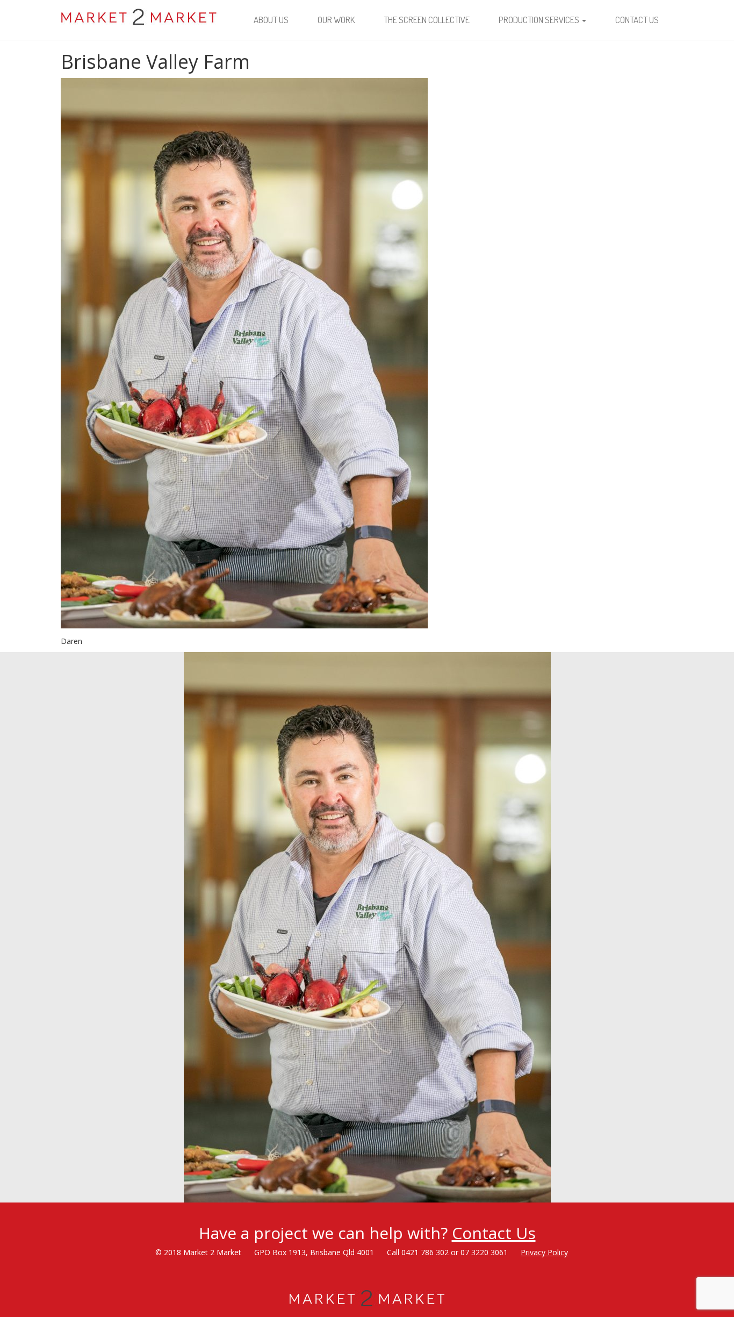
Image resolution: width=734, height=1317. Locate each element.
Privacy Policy (544, 1252)
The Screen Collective (427, 19)
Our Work (336, 19)
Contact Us (637, 19)
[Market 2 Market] (139, 13)
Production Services (540, 19)
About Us (271, 19)
